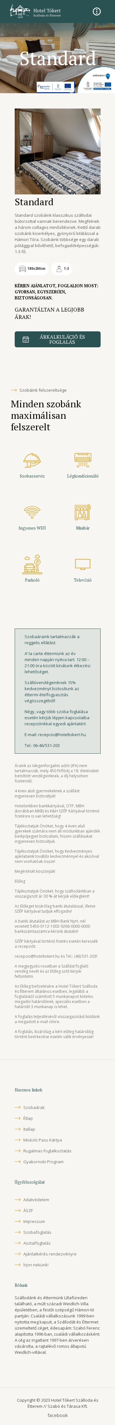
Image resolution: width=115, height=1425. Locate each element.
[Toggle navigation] (96, 11)
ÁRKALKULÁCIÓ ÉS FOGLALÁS (62, 339)
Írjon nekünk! (36, 1265)
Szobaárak (34, 1107)
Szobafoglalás (37, 1232)
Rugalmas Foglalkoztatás (47, 1151)
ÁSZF (28, 1210)
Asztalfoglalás (37, 1243)
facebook (58, 1415)
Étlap (28, 1118)
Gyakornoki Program (43, 1162)
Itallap (29, 1129)
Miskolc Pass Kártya (42, 1140)
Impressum (34, 1221)
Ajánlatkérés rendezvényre (50, 1254)
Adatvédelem (36, 1200)
